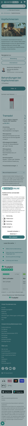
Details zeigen (6, 227)
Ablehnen (13, 234)
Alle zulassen (13, 237)
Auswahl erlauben (12, 231)
